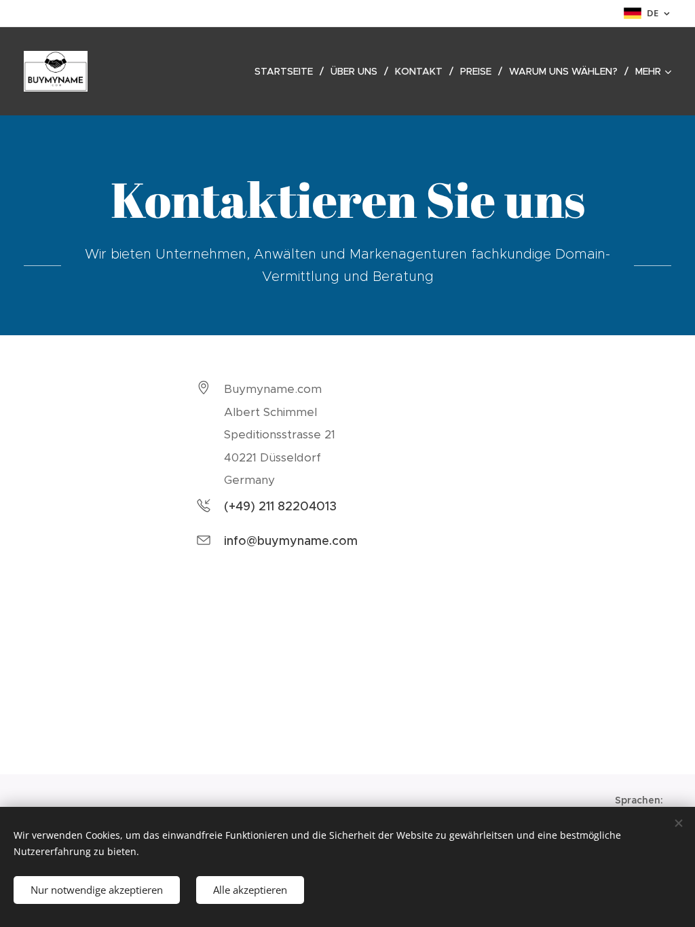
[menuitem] (287, 71)
